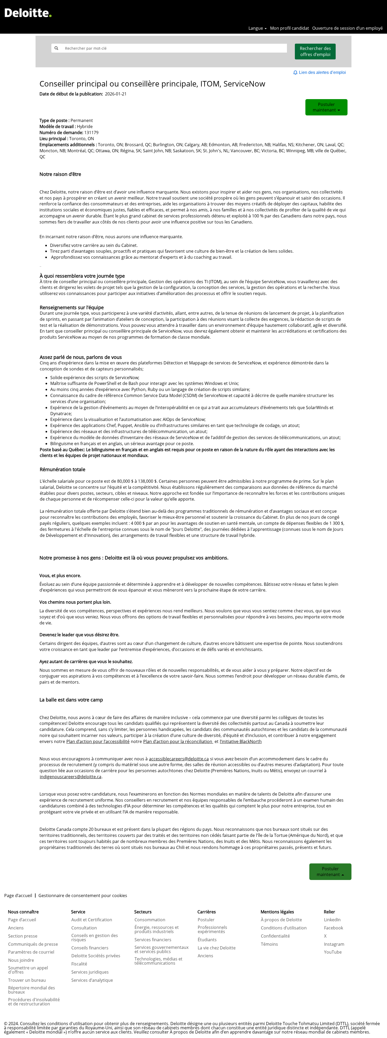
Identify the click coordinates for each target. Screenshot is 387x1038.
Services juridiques (90, 972)
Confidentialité (275, 936)
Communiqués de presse (33, 944)
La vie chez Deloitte (217, 947)
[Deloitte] (28, 12)
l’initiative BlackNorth (241, 741)
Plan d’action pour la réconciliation (178, 741)
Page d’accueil (18, 895)
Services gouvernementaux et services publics (161, 949)
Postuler (206, 919)
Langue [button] (256, 28)
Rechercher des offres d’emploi (315, 51)
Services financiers (153, 939)
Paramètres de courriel (31, 952)
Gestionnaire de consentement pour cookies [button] (82, 895)
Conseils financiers (89, 947)
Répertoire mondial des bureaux (31, 989)
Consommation (150, 919)
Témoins (269, 944)
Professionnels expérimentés (212, 929)
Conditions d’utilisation (284, 927)
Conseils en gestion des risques (94, 937)
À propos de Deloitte (281, 919)
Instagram (334, 944)
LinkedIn (332, 919)
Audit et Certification (91, 919)
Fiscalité (79, 963)
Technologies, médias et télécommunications (158, 960)
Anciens (16, 927)
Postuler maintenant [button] (325, 107)
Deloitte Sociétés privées (95, 955)
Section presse (22, 936)
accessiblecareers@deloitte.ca (179, 759)
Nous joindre (21, 960)
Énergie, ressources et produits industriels (157, 929)
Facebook (333, 927)
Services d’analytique (92, 980)
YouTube (333, 952)
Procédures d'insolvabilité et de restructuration (34, 1001)
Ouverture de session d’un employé (347, 28)
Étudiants (207, 939)
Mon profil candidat (289, 28)
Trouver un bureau (27, 980)
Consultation (84, 927)
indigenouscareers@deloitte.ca (70, 777)
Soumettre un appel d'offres (28, 969)
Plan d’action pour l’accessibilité (98, 741)
